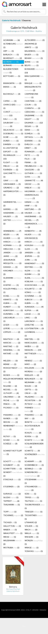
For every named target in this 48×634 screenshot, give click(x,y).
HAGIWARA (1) (33, 191)
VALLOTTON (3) (12, 526)
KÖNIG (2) (33, 292)
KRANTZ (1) (10, 299)
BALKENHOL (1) (34, 51)
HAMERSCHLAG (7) (32, 196)
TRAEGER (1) (33, 512)
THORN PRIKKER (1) (35, 506)
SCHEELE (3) (10, 443)
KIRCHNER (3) (12, 272)
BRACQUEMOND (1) (34, 78)
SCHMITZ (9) (32, 451)
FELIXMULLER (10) (12, 157)
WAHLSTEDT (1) (12, 533)
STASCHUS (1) (12, 479)
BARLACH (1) (11, 54)
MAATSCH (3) (11, 339)
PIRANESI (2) (32, 409)
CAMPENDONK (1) (31, 95)
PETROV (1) (33, 404)
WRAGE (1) (32, 547)
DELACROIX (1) (12, 130)
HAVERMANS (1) (33, 216)
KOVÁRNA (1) (33, 296)
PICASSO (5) (10, 407)
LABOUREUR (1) (13, 319)
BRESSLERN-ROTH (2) (33, 88)
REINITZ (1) (34, 422)
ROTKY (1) (9, 436)
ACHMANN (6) (11, 40)
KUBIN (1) (10, 303)
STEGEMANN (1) (34, 481)
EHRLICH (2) (32, 144)
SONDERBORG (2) (33, 474)
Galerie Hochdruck (11, 20)
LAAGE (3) (32, 314)
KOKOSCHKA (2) (34, 285)
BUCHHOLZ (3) (11, 94)
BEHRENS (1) (11, 62)
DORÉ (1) (10, 137)
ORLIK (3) (31, 393)
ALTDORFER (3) (35, 40)
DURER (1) (11, 141)
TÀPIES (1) (32, 497)
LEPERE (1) (13, 328)
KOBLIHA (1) (34, 281)
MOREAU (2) (33, 371)
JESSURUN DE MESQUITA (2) (12, 261)
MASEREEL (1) (11, 350)
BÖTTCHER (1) (11, 76)
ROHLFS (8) (33, 433)
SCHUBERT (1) (11, 465)
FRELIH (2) (10, 166)
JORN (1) (31, 260)
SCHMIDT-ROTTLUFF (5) (12, 452)
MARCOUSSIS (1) (34, 343)
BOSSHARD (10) (34, 71)
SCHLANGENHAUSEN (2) (34, 445)
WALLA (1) (32, 533)
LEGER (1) (10, 325)
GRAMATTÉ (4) (34, 180)
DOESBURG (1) (13, 133)
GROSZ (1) (32, 184)
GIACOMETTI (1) (12, 175)
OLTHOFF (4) (11, 393)
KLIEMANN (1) (12, 280)
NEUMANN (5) (33, 382)
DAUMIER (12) (34, 122)
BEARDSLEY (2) (12, 58)
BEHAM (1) (34, 58)
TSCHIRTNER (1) (33, 517)
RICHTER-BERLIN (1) (32, 427)
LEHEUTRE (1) (34, 325)
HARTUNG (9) (33, 209)
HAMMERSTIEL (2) (12, 204)
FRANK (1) (30, 162)
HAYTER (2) (12, 222)
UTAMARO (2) (31, 522)
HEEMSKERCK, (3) (34, 225)
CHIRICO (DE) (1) (12, 106)
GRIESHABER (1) (12, 184)
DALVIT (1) (32, 119)
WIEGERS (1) (31, 537)
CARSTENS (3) (33, 101)
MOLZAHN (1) (34, 368)
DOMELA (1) (32, 133)
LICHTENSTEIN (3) (34, 328)
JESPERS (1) (32, 256)
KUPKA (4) (31, 310)
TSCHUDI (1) (10, 522)
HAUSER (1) (32, 213)
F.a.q (24, 626)
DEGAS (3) (31, 126)
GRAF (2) (10, 180)
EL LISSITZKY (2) (10, 148)
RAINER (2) (10, 418)
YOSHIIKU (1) (34, 551)
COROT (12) (12, 114)
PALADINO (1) (34, 397)
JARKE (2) (10, 256)
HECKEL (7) (31, 220)
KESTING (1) (33, 267)
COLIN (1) (31, 104)
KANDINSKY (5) (34, 263)
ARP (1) (8, 51)
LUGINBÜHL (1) (34, 334)
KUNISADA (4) (34, 307)
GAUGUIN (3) (32, 169)
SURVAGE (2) (12, 494)
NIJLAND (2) (10, 386)
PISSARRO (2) (33, 415)
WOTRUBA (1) (11, 547)
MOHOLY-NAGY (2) (12, 370)
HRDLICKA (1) (11, 249)
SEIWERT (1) (13, 474)
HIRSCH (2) (11, 242)
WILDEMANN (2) (12, 542)
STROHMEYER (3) (33, 488)
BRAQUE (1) (33, 83)
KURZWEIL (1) (11, 314)
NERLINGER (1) (33, 379)
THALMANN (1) (11, 504)
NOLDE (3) (31, 386)
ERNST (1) (31, 148)
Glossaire (43, 610)
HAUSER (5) (10, 216)
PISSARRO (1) (11, 415)
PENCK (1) (9, 404)
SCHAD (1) (11, 440)
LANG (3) (31, 317)
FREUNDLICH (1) (33, 166)
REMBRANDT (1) (13, 427)
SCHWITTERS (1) (12, 468)
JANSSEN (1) (32, 252)
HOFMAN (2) (12, 245)
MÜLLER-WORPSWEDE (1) (13, 380)
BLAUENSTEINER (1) (10, 71)
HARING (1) (10, 209)
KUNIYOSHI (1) (13, 310)
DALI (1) (10, 119)
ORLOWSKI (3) (11, 397)
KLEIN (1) (32, 270)
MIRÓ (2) (30, 364)
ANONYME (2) (31, 44)
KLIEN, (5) (34, 278)
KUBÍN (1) (31, 303)
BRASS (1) (9, 87)
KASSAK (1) (10, 267)
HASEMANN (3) (13, 213)
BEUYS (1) (32, 65)
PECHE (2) (11, 400)
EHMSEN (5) (11, 144)
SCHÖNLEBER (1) (35, 456)
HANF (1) (31, 205)
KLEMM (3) (32, 274)
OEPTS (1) (31, 389)
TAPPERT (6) (11, 501)
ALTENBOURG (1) (13, 45)
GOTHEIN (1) (33, 173)
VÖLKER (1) (31, 526)
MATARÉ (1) (10, 353)
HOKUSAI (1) (34, 245)
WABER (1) (10, 529)
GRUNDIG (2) (11, 187)
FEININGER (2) (33, 151)
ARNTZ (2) (31, 47)
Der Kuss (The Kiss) (13, 589)
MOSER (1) (11, 375)
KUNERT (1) (11, 307)
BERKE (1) (32, 62)
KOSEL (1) (11, 296)
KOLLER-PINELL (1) (13, 290)
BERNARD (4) (13, 65)
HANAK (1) (32, 202)
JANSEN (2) (12, 252)
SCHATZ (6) (34, 440)
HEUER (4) (11, 234)
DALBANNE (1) (34, 115)
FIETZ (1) (32, 155)
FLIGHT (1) (10, 162)
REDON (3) (10, 422)
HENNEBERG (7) (12, 231)
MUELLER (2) (32, 375)
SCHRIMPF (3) (33, 461)
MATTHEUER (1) (34, 355)
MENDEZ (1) (33, 360)
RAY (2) (29, 418)
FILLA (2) (30, 159)
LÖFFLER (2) (11, 332)
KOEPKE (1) (11, 285)
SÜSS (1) (30, 494)
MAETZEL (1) (32, 339)
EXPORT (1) (10, 151)
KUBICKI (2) (33, 299)
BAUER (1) (31, 54)
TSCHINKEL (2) (13, 515)
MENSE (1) (9, 364)
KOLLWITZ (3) (33, 289)
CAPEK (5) (9, 101)
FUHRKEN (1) (10, 169)
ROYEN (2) (31, 436)
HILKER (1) (33, 234)
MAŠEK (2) (31, 346)
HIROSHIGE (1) (31, 238)
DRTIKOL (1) (34, 137)
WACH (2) (31, 529)
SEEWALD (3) (33, 468)
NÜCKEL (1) (10, 389)
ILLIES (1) (31, 249)
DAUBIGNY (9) (11, 124)
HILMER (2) (11, 238)
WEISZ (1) (9, 537)
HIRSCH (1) (34, 242)
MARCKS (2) (11, 343)
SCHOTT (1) (12, 461)
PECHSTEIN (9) (33, 400)
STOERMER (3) (11, 486)
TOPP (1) (9, 512)
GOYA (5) (32, 177)
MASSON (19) (33, 350)
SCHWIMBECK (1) (34, 465)
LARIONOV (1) (34, 321)
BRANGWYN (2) (12, 83)
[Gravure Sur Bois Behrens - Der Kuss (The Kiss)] (13, 572)
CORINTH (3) (32, 108)
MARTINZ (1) (10, 346)
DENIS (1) (32, 130)
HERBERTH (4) (33, 231)
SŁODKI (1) (10, 497)
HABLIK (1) (32, 187)
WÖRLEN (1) (34, 542)
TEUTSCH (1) (33, 501)
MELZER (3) (10, 360)
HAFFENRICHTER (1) (13, 193)
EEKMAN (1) (33, 141)
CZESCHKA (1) (34, 112)
